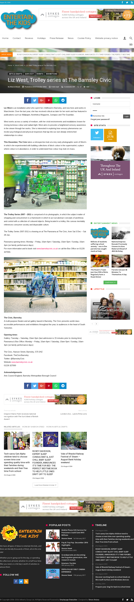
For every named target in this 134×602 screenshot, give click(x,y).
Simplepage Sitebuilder (68, 600)
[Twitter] (127, 2)
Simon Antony (94, 600)
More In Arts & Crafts (56, 427)
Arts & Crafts (19, 65)
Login (127, 116)
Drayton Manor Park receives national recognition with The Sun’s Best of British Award (21, 414)
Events (40, 74)
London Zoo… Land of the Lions (73, 412)
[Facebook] (122, 2)
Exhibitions (51, 74)
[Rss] (132, 2)
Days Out (29, 74)
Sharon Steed (15, 87)
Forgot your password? (100, 119)
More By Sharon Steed (33, 427)
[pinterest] (48, 100)
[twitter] (34, 100)
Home (10, 65)
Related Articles (12, 427)
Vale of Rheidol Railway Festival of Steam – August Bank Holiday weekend (72, 458)
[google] (41, 100)
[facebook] (27, 100)
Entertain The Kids (69, 563)
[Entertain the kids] (19, 9)
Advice (97, 304)
